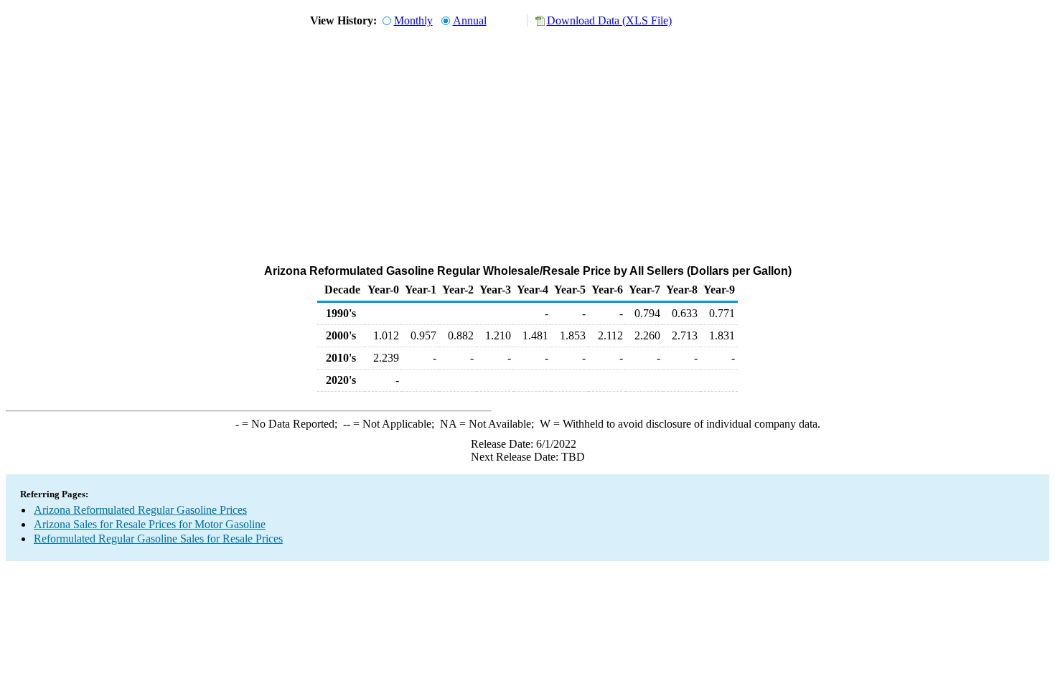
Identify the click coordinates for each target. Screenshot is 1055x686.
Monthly (413, 20)
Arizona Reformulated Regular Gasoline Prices (140, 510)
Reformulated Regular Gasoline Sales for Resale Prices (158, 538)
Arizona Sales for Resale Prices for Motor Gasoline (150, 524)
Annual (470, 20)
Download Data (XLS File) (609, 20)
